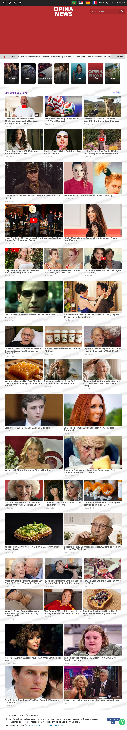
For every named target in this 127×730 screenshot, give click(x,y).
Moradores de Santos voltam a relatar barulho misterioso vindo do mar (50, 57)
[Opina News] (63, 11)
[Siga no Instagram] (10, 3)
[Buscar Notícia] (122, 11)
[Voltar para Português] (74, 3)
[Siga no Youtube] (20, 3)
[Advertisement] (63, 36)
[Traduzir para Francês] (94, 3)
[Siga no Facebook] (4, 3)
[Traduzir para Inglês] (80, 3)
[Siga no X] (15, 3)
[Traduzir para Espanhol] (87, 3)
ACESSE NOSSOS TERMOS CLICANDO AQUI (47, 725)
